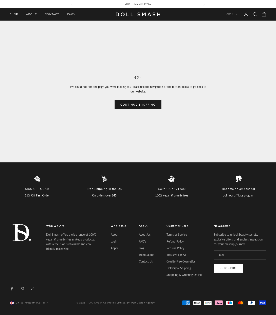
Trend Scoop (146, 254)
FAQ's (71, 14)
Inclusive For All (176, 254)
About (114, 234)
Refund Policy (175, 241)
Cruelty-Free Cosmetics (180, 261)
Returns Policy (175, 248)
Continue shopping (138, 104)
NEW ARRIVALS (142, 4)
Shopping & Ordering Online (184, 274)
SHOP (14, 14)
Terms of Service (176, 234)
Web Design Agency (143, 302)
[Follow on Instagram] (22, 289)
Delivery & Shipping (178, 268)
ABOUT (31, 14)
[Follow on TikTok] (33, 289)
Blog (141, 248)
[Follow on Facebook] (12, 289)
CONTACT (52, 14)
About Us (145, 234)
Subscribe (228, 268)
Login (114, 241)
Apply (114, 248)
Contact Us (146, 261)
